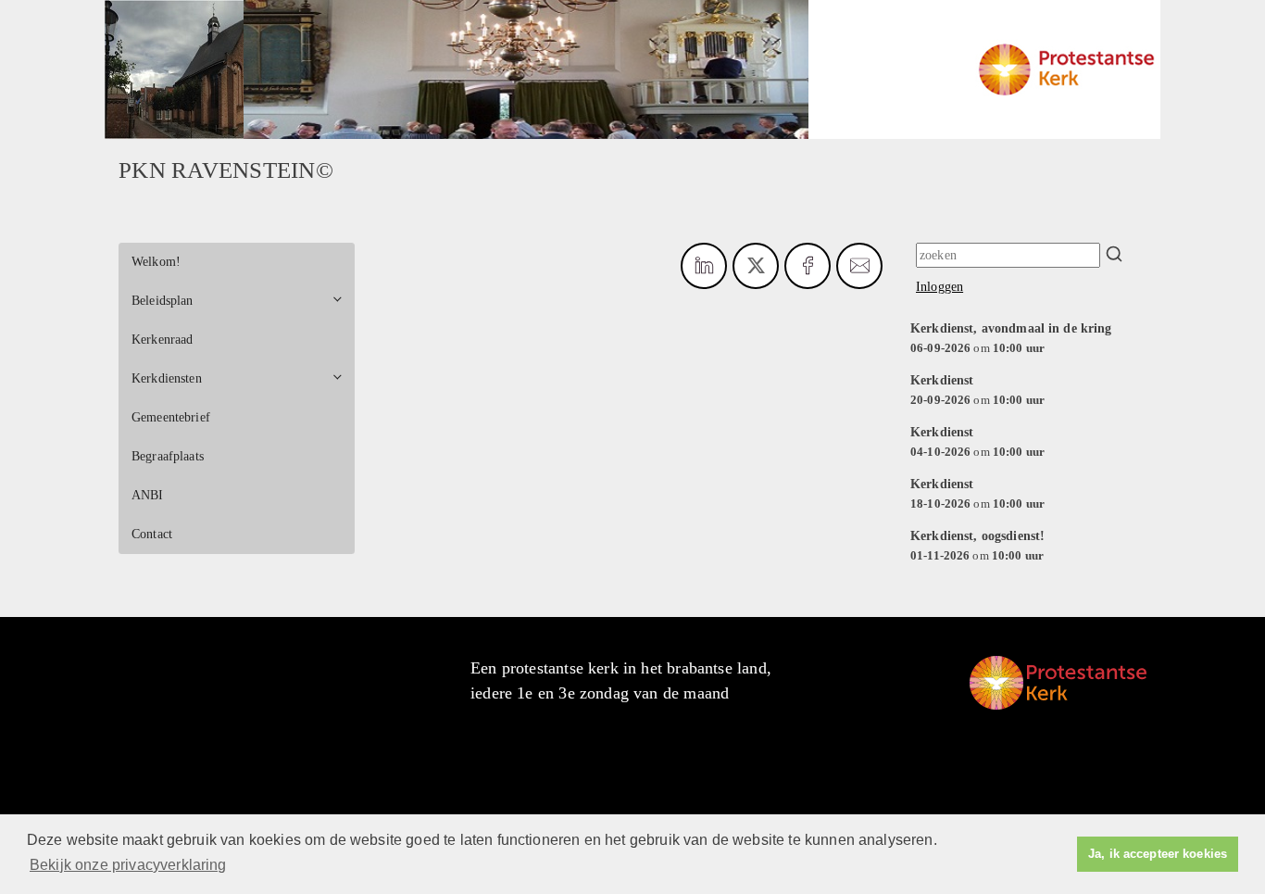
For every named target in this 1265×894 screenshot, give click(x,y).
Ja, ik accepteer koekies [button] (1157, 854)
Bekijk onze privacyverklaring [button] (128, 865)
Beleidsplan (163, 301)
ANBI (148, 495)
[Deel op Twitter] (756, 266)
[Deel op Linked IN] (704, 266)
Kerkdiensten (167, 378)
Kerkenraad (162, 339)
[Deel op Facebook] (807, 266)
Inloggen (939, 287)
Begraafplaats (168, 456)
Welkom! (156, 262)
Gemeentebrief (171, 417)
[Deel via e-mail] (859, 266)
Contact (152, 534)
